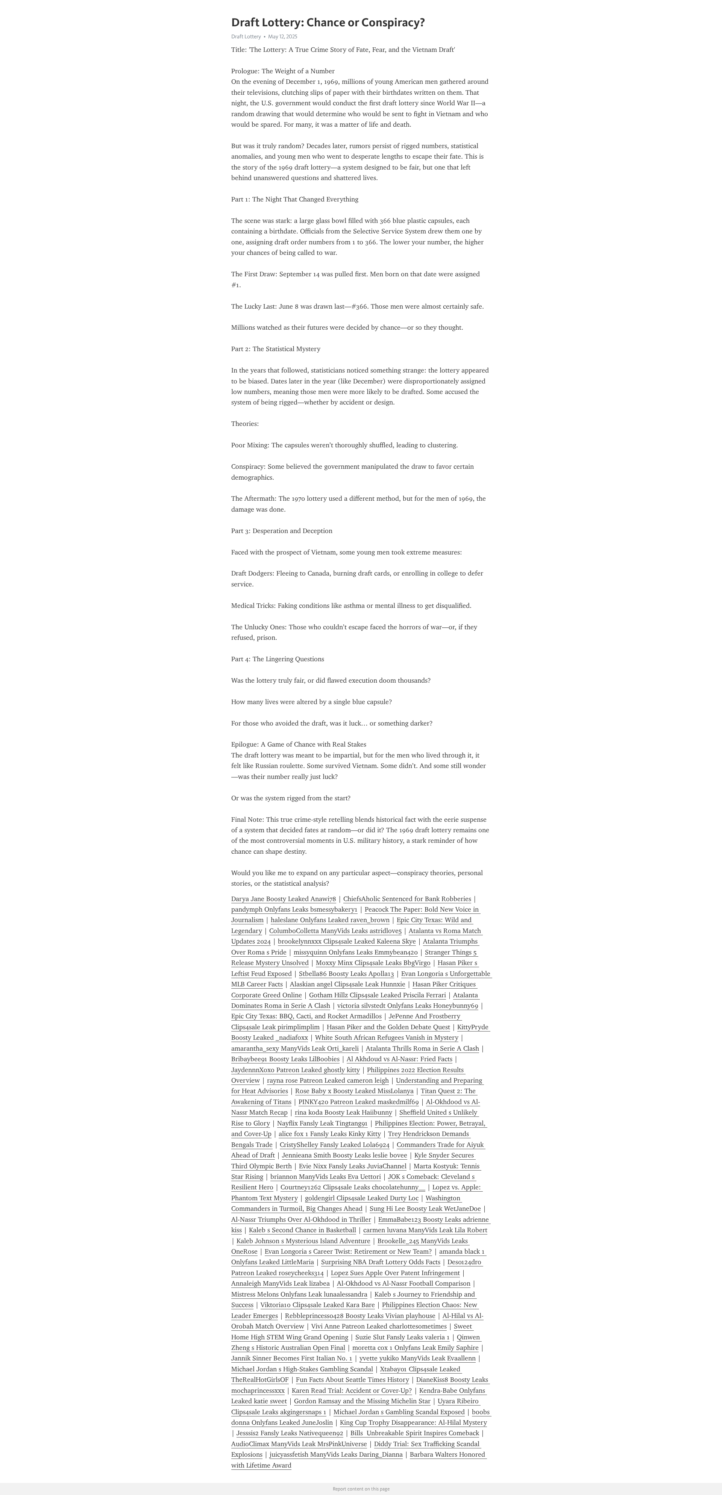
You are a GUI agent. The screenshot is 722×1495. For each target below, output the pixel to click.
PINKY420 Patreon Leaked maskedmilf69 (359, 1102)
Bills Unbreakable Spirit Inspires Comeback (414, 1433)
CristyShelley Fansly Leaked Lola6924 (335, 1145)
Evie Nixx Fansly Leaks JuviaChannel (353, 1166)
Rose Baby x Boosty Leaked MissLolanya (354, 1091)
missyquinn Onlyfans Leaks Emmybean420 (356, 952)
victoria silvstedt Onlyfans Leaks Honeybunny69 (407, 1005)
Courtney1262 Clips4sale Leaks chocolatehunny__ (353, 1187)
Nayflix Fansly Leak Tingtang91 (322, 1123)
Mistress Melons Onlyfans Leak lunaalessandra (299, 1294)
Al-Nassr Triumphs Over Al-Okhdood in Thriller (301, 1219)
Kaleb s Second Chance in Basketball (302, 1230)
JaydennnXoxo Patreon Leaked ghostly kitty (295, 1070)
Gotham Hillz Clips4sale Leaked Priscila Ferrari (377, 995)
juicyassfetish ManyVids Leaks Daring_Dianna (336, 1454)
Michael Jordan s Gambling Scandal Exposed (399, 1412)
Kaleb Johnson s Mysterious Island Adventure (303, 1241)
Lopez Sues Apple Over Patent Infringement (395, 1273)
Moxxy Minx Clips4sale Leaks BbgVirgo (373, 963)
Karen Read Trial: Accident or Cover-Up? (352, 1390)
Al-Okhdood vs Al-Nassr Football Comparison (403, 1283)
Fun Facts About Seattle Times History (352, 1379)
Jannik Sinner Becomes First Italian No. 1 (291, 1358)
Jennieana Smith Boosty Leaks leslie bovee (344, 1155)
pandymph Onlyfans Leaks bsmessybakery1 (294, 909)
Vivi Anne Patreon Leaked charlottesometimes (379, 1326)
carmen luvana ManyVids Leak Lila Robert (425, 1230)
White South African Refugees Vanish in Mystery (386, 1037)
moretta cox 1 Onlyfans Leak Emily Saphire (415, 1348)
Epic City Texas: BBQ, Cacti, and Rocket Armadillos (306, 1016)
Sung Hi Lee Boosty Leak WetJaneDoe (425, 1208)
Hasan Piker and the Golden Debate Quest (388, 1027)
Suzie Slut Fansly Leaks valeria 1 (402, 1337)
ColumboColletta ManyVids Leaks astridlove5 (335, 931)
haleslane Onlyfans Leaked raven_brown (330, 920)
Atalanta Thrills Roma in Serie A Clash (422, 1048)
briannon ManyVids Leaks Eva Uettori (325, 1176)
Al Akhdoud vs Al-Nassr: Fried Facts (399, 1059)
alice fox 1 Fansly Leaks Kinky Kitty (330, 1134)
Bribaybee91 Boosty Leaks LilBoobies (285, 1059)
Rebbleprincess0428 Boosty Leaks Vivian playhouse (360, 1316)
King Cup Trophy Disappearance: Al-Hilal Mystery (413, 1422)
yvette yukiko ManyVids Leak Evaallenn (417, 1358)
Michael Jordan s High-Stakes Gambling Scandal (302, 1369)
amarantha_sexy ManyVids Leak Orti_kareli (295, 1048)
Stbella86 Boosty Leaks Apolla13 (346, 973)
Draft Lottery (246, 36)
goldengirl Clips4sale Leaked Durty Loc (362, 1198)
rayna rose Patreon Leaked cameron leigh (328, 1080)
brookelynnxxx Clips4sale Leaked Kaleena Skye (347, 941)
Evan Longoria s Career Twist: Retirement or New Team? (348, 1251)
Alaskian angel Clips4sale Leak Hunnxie (347, 984)
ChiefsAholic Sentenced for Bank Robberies (407, 899)
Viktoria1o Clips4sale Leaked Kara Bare (318, 1305)
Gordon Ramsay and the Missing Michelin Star (362, 1401)
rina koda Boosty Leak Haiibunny (343, 1112)
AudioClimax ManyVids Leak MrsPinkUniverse (299, 1444)
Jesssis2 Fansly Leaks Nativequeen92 (290, 1433)
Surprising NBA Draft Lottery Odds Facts (380, 1262)
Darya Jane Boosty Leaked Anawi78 (283, 899)
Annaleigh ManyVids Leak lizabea (280, 1283)
